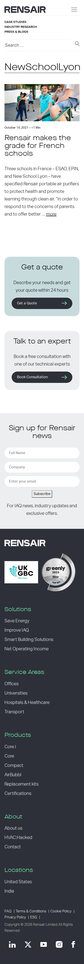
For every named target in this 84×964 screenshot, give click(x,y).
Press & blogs (16, 32)
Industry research (20, 27)
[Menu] (74, 9)
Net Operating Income (26, 649)
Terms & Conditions (31, 911)
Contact (12, 847)
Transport (14, 712)
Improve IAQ (16, 630)
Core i (10, 747)
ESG (33, 917)
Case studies (15, 22)
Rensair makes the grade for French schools (37, 146)
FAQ (7, 911)
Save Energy (16, 621)
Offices (11, 684)
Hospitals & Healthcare (27, 702)
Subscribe (42, 494)
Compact (13, 765)
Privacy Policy (15, 917)
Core (9, 756)
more (51, 214)
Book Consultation (32, 377)
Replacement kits (21, 784)
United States (18, 882)
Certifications (17, 793)
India (9, 891)
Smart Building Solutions (28, 639)
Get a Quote (27, 303)
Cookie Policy (60, 911)
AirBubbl (12, 775)
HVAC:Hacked (18, 837)
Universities (16, 693)
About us (13, 828)
